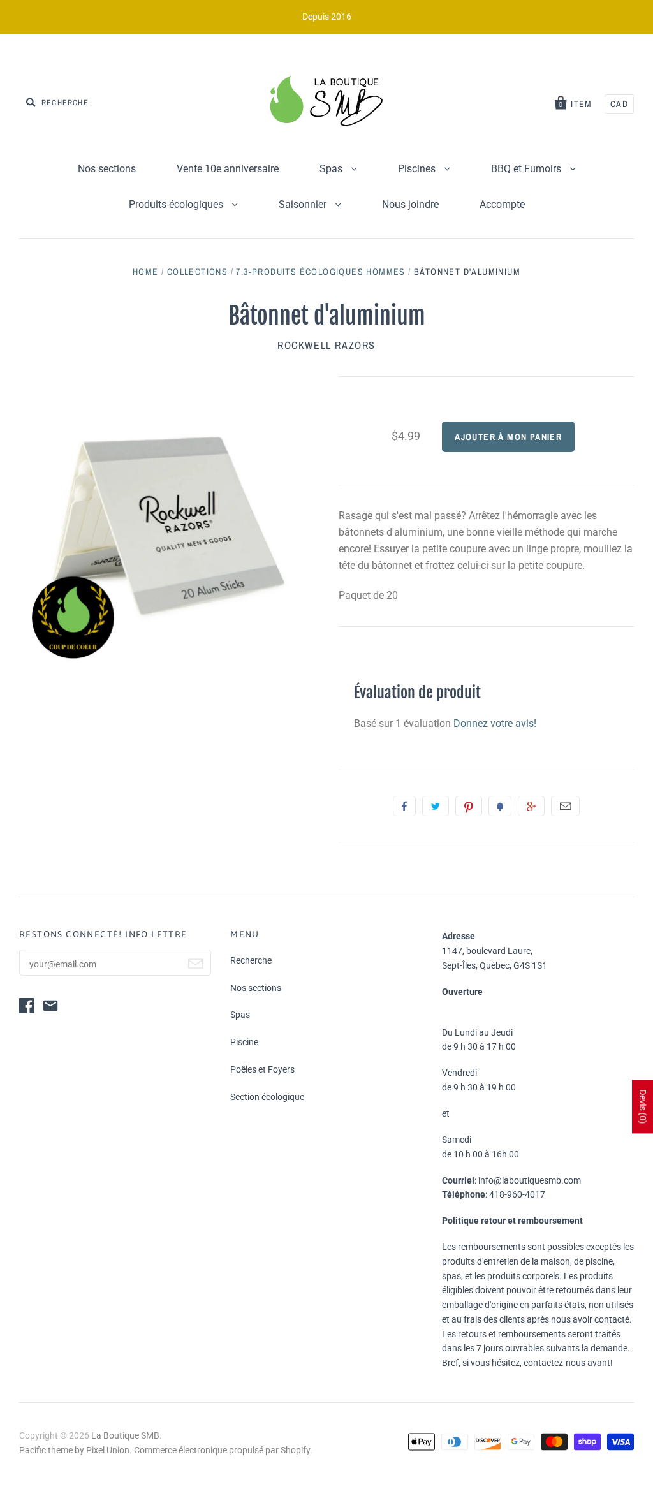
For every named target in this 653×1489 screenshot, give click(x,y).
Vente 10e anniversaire (228, 169)
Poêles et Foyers (262, 1069)
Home (146, 271)
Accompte (502, 204)
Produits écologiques (177, 204)
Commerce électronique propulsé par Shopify (222, 1450)
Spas (332, 169)
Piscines (418, 169)
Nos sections (107, 169)
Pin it (468, 806)
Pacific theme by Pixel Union (74, 1450)
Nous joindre (410, 204)
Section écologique (267, 1097)
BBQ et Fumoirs (527, 169)
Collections (197, 271)
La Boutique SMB (125, 1435)
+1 (531, 806)
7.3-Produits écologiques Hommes (320, 271)
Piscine (244, 1042)
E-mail (565, 806)
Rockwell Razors (326, 345)
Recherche (251, 960)
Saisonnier (304, 204)
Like (404, 806)
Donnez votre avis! (494, 723)
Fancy (499, 806)
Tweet (435, 806)
